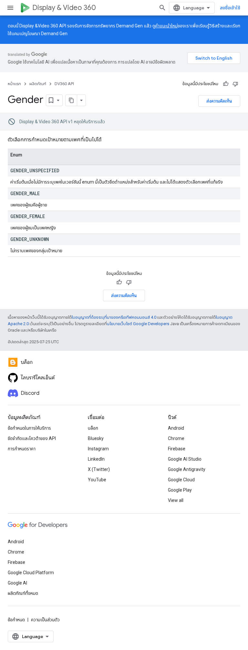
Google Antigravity (186, 469)
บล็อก (93, 428)
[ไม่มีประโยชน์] (235, 84)
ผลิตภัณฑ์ (37, 83)
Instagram (98, 448)
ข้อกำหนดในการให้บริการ (29, 428)
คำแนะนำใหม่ (166, 25)
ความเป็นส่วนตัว (45, 619)
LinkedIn (96, 459)
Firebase (176, 448)
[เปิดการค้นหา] (162, 8)
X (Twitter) (99, 469)
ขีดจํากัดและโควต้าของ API (32, 438)
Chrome (176, 438)
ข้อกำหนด (16, 619)
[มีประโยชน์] (226, 84)
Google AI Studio (185, 459)
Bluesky (96, 438)
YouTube (97, 479)
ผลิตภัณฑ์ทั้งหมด (23, 593)
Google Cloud (181, 479)
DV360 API (64, 83)
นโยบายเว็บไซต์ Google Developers (138, 323)
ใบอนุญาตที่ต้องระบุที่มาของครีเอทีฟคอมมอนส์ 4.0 (114, 317)
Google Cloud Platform (31, 572)
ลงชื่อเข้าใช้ (230, 7)
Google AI (17, 582)
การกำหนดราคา (22, 448)
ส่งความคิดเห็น (219, 101)
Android (176, 428)
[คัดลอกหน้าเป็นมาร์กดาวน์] (71, 100)
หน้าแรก (14, 83)
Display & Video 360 (64, 7)
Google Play (180, 490)
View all (175, 500)
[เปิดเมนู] (10, 7)
